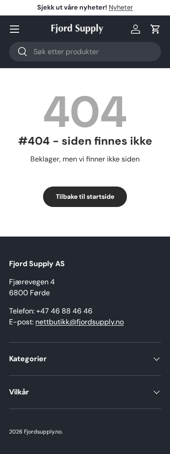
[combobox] (85, 51)
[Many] (14, 29)
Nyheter (121, 7)
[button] (155, 29)
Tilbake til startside (85, 196)
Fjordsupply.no (43, 431)
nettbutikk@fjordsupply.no (79, 322)
